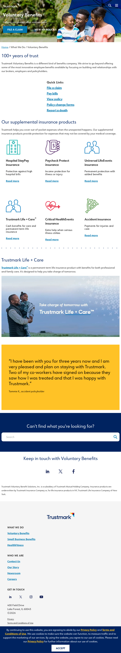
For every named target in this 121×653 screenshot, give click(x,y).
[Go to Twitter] (60, 472)
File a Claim (15, 29)
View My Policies (46, 29)
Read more (12, 181)
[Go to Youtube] (41, 595)
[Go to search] (109, 5)
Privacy (10, 619)
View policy (54, 99)
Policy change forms (60, 104)
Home (4, 47)
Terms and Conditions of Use (20, 623)
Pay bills (52, 93)
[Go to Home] (60, 518)
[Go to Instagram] (31, 595)
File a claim (54, 88)
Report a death (57, 110)
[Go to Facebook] (73, 472)
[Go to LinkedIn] (47, 472)
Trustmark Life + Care (14, 267)
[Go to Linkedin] (10, 595)
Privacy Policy (89, 629)
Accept (60, 648)
